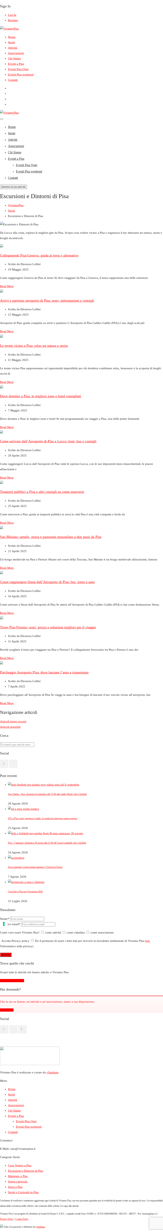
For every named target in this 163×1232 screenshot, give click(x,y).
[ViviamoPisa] (9, 28)
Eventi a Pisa (16, 63)
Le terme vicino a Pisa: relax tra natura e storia (34, 346)
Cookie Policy (22, 1219)
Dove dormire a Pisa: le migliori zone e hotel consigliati (40, 396)
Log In (12, 14)
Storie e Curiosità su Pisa (23, 1192)
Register (13, 20)
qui (148, 940)
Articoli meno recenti (13, 721)
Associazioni (16, 53)
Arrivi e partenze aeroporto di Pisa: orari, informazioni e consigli (47, 300)
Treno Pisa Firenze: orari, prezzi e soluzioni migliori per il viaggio (48, 627)
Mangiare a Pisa (18, 1176)
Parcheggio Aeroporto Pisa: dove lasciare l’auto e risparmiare (44, 672)
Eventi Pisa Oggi (18, 69)
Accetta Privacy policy (15, 940)
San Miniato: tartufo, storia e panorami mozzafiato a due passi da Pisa (50, 537)
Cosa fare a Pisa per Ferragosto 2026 (25, 891)
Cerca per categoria (12, 980)
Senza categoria (17, 1181)
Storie (11, 42)
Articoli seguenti (10, 726)
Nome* (4, 918)
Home (12, 37)
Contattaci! (7, 1010)
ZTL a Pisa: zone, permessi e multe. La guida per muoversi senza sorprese (42, 818)
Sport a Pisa (15, 1186)
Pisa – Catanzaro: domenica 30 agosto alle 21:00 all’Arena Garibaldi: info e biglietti (47, 842)
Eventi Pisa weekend (21, 74)
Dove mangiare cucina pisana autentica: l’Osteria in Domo (35, 867)
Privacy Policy (7, 1219)
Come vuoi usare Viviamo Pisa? (20, 932)
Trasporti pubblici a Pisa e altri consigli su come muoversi (42, 492)
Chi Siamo (14, 58)
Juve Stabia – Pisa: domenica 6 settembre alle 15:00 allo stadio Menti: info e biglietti (47, 794)
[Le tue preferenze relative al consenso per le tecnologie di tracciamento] (4, 924)
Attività (12, 47)
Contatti (13, 79)
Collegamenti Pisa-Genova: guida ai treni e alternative (39, 255)
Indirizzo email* (10, 924)
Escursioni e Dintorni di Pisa (25, 1170)
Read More (7, 286)
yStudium (52, 1072)
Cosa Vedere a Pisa (19, 1165)
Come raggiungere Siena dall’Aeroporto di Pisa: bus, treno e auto (47, 582)
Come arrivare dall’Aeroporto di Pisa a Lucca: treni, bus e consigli (48, 441)
